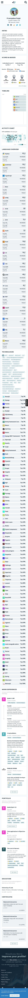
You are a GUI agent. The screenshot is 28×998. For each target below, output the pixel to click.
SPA (11, 382)
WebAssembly (15, 393)
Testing (5, 391)
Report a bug (4, 981)
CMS (4, 357)
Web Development (13, 391)
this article (13, 960)
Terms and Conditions (6, 972)
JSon (15, 370)
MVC (10, 374)
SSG (19, 382)
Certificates (7, 897)
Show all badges (22, 86)
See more (14, 792)
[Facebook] (14, 987)
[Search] (25, 2)
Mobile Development (16, 376)
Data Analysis (6, 359)
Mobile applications (8, 378)
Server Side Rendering (8, 388)
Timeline (5, 91)
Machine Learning (17, 374)
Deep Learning (6, 365)
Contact (3, 984)
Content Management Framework (15, 357)
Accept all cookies (14, 995)
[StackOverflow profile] (14, 25)
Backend (11, 355)
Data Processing (7, 361)
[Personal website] (20, 25)
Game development (8, 370)
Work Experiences (9, 689)
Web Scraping (6, 393)
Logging (5, 374)
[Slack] (2, 987)
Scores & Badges (9, 57)
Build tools (18, 355)
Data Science (16, 361)
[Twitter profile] (17, 25)
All (3, 355)
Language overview (10, 149)
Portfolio (6, 798)
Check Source (11, 826)
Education (6, 879)
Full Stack (12, 368)
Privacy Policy (4, 975)
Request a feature (5, 979)
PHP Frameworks (11, 380)
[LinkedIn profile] (8, 25)
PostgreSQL (6, 382)
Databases (16, 363)
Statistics (18, 388)
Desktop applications (17, 365)
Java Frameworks (7, 372)
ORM (4, 380)
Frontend (5, 368)
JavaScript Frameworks (19, 372)
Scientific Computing (8, 384)
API (6, 355)
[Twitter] (25, 987)
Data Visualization (7, 363)
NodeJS (23, 378)
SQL (15, 382)
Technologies (8, 352)
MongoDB (16, 378)
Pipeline (19, 380)
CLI (23, 355)
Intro (4, 31)
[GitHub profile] (11, 25)
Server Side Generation (8, 386)
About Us (3, 970)
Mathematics (6, 376)
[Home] (14, 2)
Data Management (16, 359)
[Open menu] (2, 2)
